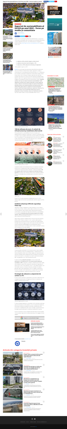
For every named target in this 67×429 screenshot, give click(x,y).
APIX (36, 426)
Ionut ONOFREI (28, 358)
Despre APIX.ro (22, 421)
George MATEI (51, 93)
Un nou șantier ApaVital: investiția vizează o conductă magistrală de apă (7, 72)
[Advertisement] (29, 53)
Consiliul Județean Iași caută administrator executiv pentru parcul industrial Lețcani (7, 61)
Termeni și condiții (33, 421)
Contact (27, 421)
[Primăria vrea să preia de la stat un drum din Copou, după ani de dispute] (8, 47)
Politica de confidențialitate (42, 421)
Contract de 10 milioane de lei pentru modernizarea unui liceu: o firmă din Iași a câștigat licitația (8, 38)
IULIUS (16, 69)
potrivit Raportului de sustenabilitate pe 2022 (30, 43)
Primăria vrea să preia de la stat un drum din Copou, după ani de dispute (7, 50)
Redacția (22, 32)
